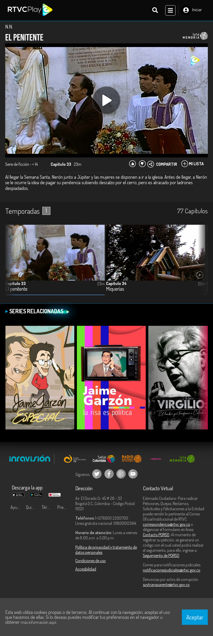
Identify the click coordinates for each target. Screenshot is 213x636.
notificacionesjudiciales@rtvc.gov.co (171, 570)
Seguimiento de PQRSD (161, 555)
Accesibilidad (85, 569)
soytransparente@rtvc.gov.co (166, 584)
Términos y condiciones (48, 507)
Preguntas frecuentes (63, 507)
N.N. (9, 26)
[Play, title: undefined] (106, 100)
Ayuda (16, 507)
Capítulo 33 (15, 283)
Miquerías (115, 289)
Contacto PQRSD (156, 534)
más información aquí (38, 622)
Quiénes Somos (32, 507)
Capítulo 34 (116, 283)
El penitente (16, 289)
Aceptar (194, 617)
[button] (201, 264)
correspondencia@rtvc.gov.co (166, 524)
